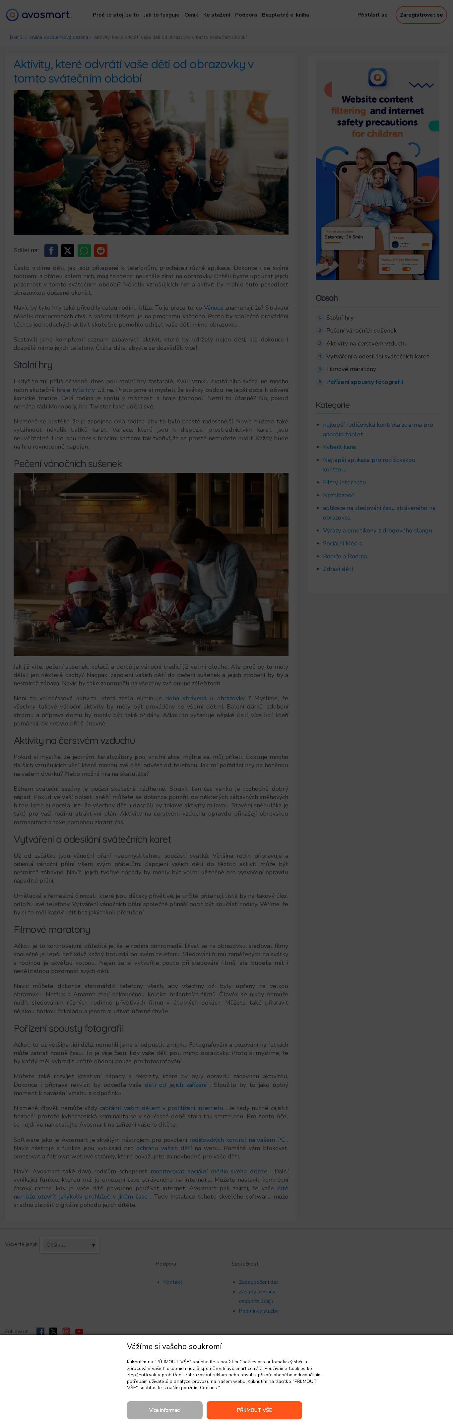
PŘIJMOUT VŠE (254, 1410)
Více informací (164, 1410)
